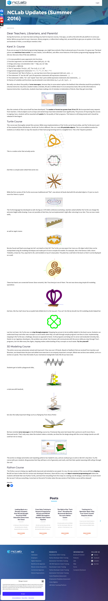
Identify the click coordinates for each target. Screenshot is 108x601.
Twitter (96, 555)
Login (97, 3)
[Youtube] (1, 21)
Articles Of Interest (79, 555)
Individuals (34, 555)
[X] (1, 24)
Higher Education (36, 561)
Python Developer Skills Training (58, 558)
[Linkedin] (1, 14)
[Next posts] (100, 521)
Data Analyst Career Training (57, 567)
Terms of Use (31, 597)
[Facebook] (1, 11)
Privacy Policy (25, 597)
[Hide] (0, 27)
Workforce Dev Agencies (38, 564)
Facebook (96, 558)
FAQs (74, 564)
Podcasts (76, 558)
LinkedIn (96, 561)
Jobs (74, 561)
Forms (75, 567)
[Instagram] (1, 17)
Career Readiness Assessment (57, 576)
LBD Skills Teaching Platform (57, 585)
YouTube (96, 564)
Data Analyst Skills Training (57, 555)
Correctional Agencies (37, 570)
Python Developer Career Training (59, 570)
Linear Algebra (53, 582)
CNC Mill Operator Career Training (59, 564)
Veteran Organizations (37, 573)
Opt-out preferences (16, 597)
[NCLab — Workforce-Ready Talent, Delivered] (16, 2)
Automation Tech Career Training (59, 573)
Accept (23, 594)
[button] (43, 581)
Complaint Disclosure (79, 570)
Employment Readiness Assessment (59, 579)
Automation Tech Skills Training (58, 561)
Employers (34, 558)
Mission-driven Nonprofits (39, 567)
